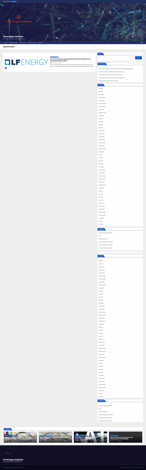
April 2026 (101, 91)
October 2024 (101, 145)
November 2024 (102, 142)
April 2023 (101, 200)
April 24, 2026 (114, 440)
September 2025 (102, 112)
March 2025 (101, 130)
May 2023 (101, 197)
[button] (139, 42)
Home (5, 42)
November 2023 (102, 351)
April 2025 (101, 127)
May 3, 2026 (8, 440)
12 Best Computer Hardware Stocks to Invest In (108, 80)
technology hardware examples (105, 247)
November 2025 (102, 106)
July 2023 (101, 191)
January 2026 (101, 100)
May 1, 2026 (78, 440)
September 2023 (102, 185)
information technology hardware (105, 232)
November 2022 (102, 215)
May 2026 (101, 88)
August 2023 (101, 188)
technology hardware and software (106, 241)
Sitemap (40, 42)
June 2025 (101, 121)
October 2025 (101, 109)
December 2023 (102, 175)
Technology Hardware (13, 36)
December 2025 (102, 103)
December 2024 (102, 139)
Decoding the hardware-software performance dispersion (110, 74)
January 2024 (101, 172)
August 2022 (101, 218)
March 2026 (101, 94)
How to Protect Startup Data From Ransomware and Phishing (111, 77)
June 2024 (101, 157)
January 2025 (101, 136)
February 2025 (102, 133)
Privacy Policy (32, 42)
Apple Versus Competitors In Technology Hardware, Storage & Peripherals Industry (116, 68)
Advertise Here (13, 42)
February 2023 (102, 206)
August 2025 (101, 115)
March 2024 (101, 166)
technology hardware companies (105, 244)
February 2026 (102, 97)
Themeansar (22, 467)
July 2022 (101, 221)
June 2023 (101, 194)
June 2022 (101, 224)
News (100, 235)
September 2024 (102, 148)
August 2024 (101, 151)
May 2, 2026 (43, 440)
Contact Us (23, 42)
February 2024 (102, 169)
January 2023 (101, 209)
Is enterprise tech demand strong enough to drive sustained (111, 71)
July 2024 (101, 154)
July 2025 (101, 118)
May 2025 (101, 124)
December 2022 (102, 212)
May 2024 (101, 160)
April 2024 (101, 163)
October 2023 (101, 354)
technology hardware (103, 238)
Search (100, 53)
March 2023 (101, 203)
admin (13, 440)
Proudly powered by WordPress (8, 467)
